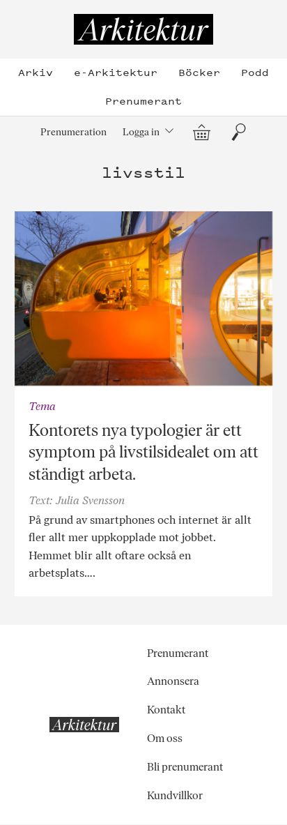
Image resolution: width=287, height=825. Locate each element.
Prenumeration (73, 132)
